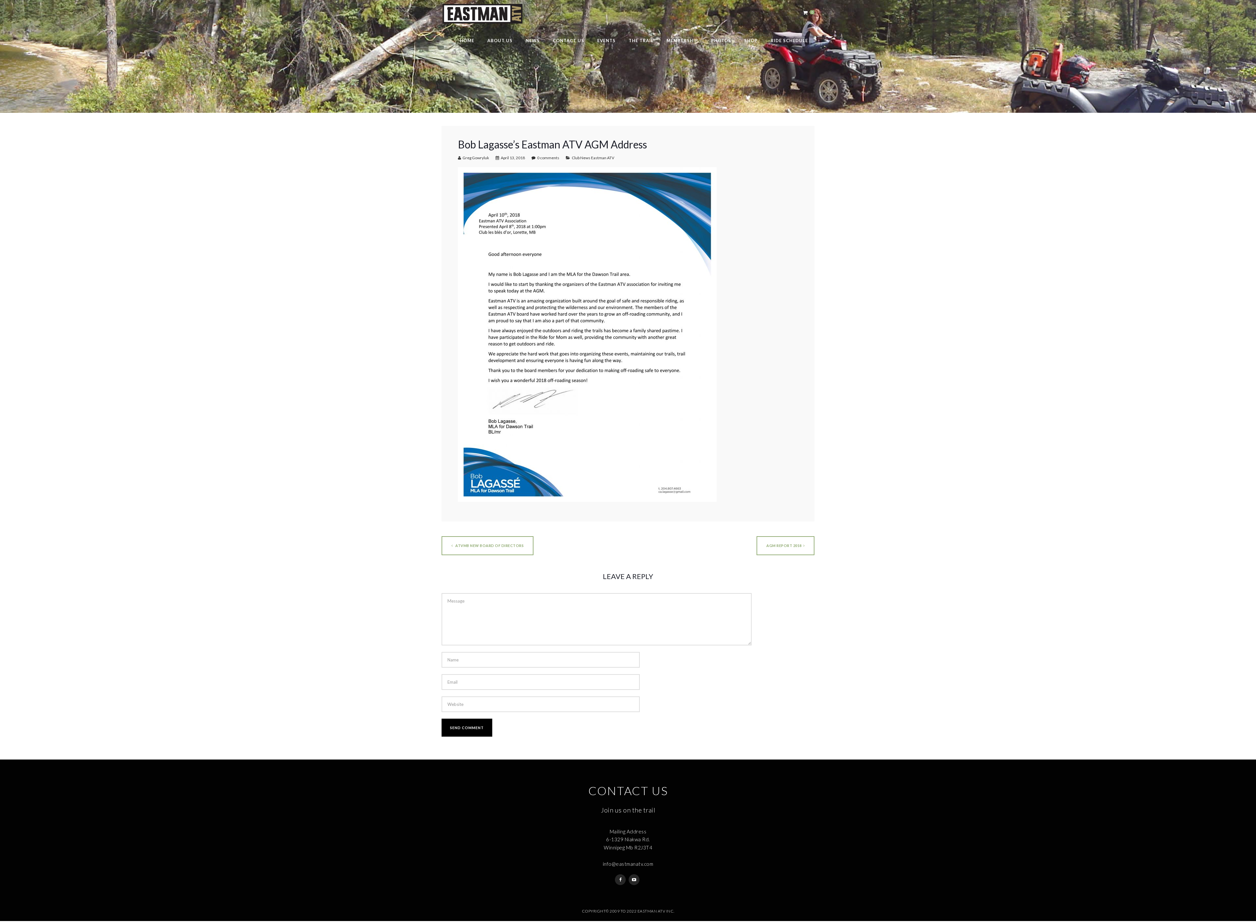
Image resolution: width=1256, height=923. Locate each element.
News (533, 40)
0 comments (548, 157)
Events (606, 40)
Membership (682, 40)
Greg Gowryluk (475, 157)
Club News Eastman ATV (593, 157)
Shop (751, 40)
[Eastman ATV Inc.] (482, 13)
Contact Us (568, 40)
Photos (721, 40)
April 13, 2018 (513, 157)
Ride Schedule (789, 40)
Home (467, 40)
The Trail (641, 40)
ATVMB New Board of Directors (489, 545)
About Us (500, 40)
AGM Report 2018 (784, 545)
